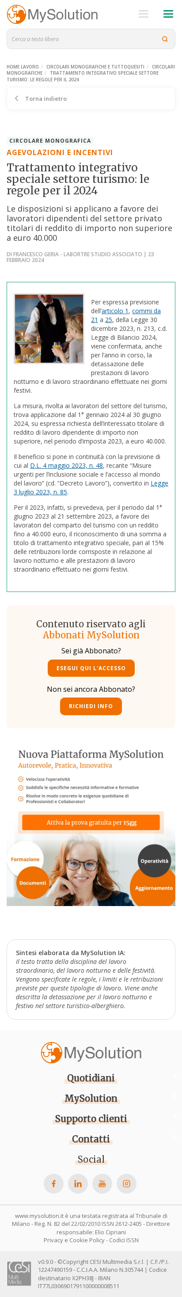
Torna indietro (45, 98)
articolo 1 (115, 311)
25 (108, 319)
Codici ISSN (124, 1240)
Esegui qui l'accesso (91, 668)
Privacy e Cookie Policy (74, 1240)
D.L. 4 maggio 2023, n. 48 (66, 465)
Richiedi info (91, 706)
